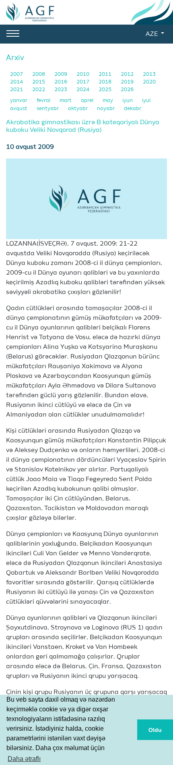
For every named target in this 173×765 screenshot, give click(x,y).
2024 (83, 89)
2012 (128, 74)
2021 (17, 89)
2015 (39, 82)
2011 (106, 74)
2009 (61, 74)
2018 (106, 82)
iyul (146, 100)
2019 (128, 82)
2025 (106, 89)
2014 (17, 82)
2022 (39, 89)
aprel (88, 100)
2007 (17, 74)
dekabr (132, 108)
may (108, 100)
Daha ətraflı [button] (24, 758)
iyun (128, 100)
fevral (44, 100)
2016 (61, 82)
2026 (127, 89)
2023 (61, 89)
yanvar (19, 100)
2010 (83, 74)
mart (66, 100)
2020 (149, 82)
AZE (152, 34)
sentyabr (48, 108)
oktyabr (78, 108)
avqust (19, 108)
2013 (149, 74)
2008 (39, 74)
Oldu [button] (155, 730)
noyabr (106, 108)
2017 (83, 82)
